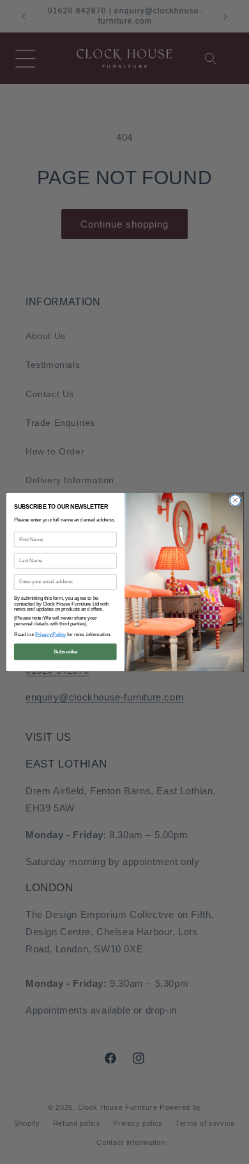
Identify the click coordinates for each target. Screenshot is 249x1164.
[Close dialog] (235, 500)
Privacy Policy (50, 634)
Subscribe (65, 651)
